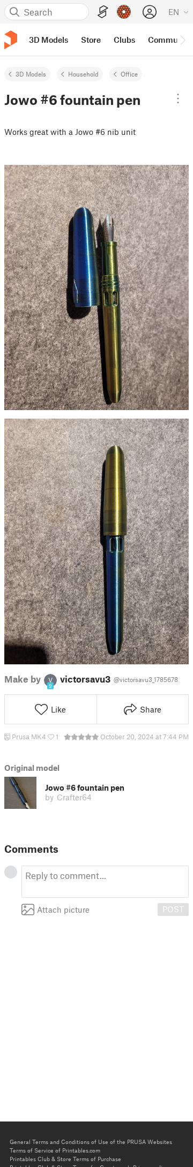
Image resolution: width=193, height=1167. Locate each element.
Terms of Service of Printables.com (55, 1150)
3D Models (31, 74)
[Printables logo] (10, 40)
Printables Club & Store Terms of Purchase (65, 1158)
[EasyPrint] (103, 12)
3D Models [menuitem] (48, 39)
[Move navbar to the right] (182, 40)
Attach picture (63, 909)
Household (83, 74)
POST (173, 909)
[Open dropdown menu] (178, 98)
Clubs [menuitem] (124, 39)
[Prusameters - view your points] (124, 12)
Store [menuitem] (91, 39)
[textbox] (105, 882)
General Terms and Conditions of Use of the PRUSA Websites (91, 1141)
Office (129, 74)
